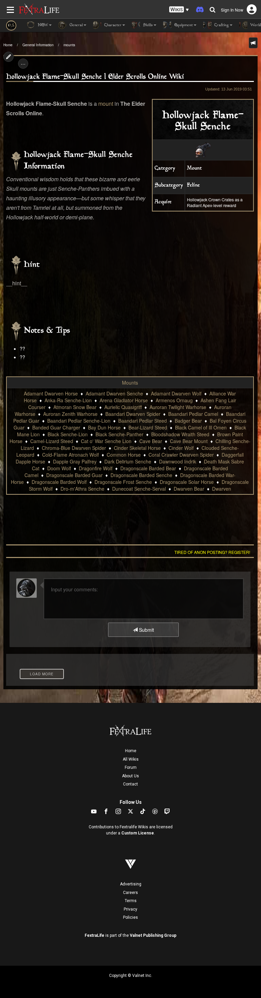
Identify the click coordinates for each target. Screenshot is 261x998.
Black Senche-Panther (119, 434)
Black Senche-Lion (68, 434)
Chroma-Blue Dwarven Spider (74, 447)
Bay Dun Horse (104, 427)
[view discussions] (253, 42)
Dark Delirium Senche (127, 461)
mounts (69, 45)
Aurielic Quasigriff (123, 407)
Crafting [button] (221, 25)
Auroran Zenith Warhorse (70, 413)
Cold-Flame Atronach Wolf (70, 454)
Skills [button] (147, 25)
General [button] (75, 25)
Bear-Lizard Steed (147, 427)
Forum (131, 767)
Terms (131, 900)
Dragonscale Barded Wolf (59, 481)
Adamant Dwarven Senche (114, 393)
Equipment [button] (183, 25)
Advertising (130, 884)
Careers (130, 892)
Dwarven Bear (189, 488)
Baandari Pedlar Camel (193, 413)
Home (8, 45)
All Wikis (131, 759)
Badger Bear (188, 420)
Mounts (130, 382)
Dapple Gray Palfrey (75, 461)
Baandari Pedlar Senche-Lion (78, 420)
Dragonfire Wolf (95, 468)
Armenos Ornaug (174, 400)
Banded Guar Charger (56, 427)
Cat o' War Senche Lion (106, 441)
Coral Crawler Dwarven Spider (181, 454)
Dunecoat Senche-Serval (139, 488)
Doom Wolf (59, 468)
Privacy (130, 909)
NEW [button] (42, 25)
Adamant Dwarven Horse (51, 393)
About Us (130, 776)
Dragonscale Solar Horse (187, 481)
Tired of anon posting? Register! (212, 552)
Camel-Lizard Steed (51, 441)
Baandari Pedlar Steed (142, 420)
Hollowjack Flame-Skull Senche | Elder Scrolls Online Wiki (95, 77)
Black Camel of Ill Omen (201, 427)
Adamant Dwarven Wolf (176, 393)
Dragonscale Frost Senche (123, 481)
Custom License (137, 833)
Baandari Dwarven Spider (132, 413)
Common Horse (124, 454)
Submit (146, 629)
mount (105, 103)
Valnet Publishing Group (153, 935)
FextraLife (94, 935)
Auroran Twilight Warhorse (178, 407)
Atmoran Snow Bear (75, 407)
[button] (179, 10)
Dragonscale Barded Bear (148, 468)
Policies (130, 917)
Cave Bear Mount (189, 441)
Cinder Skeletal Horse (137, 447)
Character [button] (112, 25)
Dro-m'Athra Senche (82, 488)
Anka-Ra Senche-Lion (68, 400)
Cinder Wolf (181, 447)
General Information (38, 45)
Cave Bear (150, 441)
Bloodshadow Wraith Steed (180, 434)
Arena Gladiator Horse (124, 400)
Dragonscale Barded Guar (74, 475)
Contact (130, 784)
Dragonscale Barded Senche (141, 475)
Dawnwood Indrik (177, 461)
